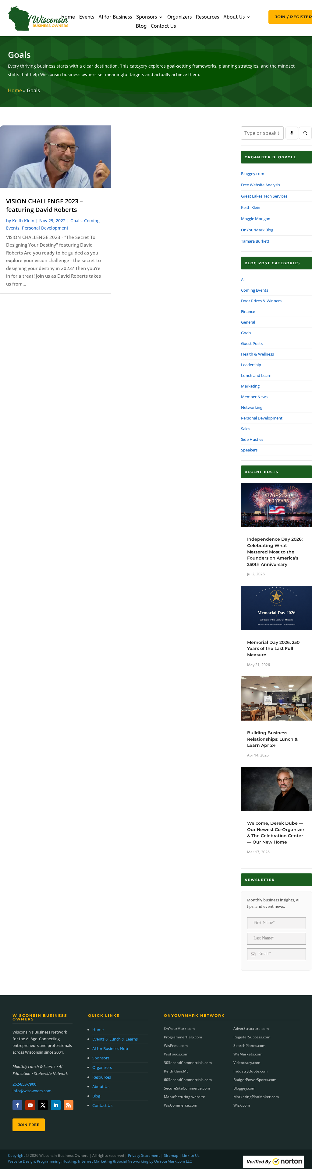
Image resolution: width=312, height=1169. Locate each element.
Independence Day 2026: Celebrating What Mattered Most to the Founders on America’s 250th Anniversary (275, 551)
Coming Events (254, 290)
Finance (248, 311)
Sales (245, 428)
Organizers (179, 17)
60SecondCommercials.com (188, 1079)
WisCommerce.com (180, 1105)
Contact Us (163, 26)
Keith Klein (23, 220)
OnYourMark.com (179, 1028)
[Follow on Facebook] (17, 1105)
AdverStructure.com (251, 1028)
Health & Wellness (257, 354)
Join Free (29, 1124)
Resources (207, 17)
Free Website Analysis (260, 185)
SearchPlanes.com (249, 1045)
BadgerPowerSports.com (254, 1079)
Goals (76, 220)
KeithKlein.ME (176, 1071)
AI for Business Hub (110, 1048)
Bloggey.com (252, 173)
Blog (141, 26)
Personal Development (45, 228)
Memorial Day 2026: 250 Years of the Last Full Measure (273, 649)
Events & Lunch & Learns (115, 1039)
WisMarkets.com (247, 1054)
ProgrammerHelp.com (183, 1037)
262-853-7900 (24, 1084)
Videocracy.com (246, 1062)
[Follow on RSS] (68, 1105)
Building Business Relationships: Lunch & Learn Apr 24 (272, 739)
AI (243, 279)
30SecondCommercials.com (188, 1062)
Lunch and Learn (256, 375)
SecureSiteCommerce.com (187, 1088)
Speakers (249, 450)
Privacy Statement (144, 1155)
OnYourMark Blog (257, 230)
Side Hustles (252, 439)
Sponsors (146, 17)
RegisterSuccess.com (251, 1037)
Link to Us (191, 1155)
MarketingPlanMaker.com (256, 1096)
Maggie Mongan (255, 218)
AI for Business (115, 17)
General (248, 322)
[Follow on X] (43, 1105)
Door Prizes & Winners (261, 301)
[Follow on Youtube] (30, 1105)
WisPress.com (176, 1045)
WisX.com (241, 1105)
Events (86, 17)
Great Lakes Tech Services (264, 196)
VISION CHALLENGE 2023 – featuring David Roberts (44, 205)
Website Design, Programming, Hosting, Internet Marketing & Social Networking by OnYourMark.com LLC (100, 1161)
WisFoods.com (176, 1054)
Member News (254, 396)
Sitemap (171, 1155)
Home (68, 17)
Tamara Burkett (255, 241)
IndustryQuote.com (250, 1071)
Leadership (251, 364)
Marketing (250, 386)
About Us (234, 17)
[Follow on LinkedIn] (56, 1105)
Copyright (16, 1155)
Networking (251, 407)
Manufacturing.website (184, 1096)
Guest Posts (252, 343)
